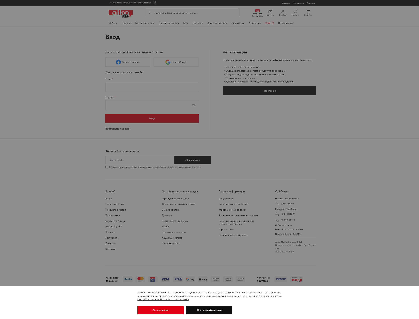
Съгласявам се (160, 310)
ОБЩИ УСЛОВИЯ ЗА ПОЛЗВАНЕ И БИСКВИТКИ (163, 299)
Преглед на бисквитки (209, 310)
